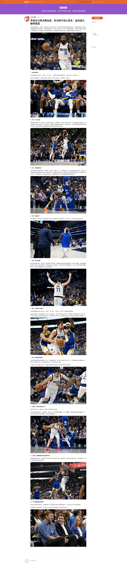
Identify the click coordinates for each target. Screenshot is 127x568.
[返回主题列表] (2, 2)
